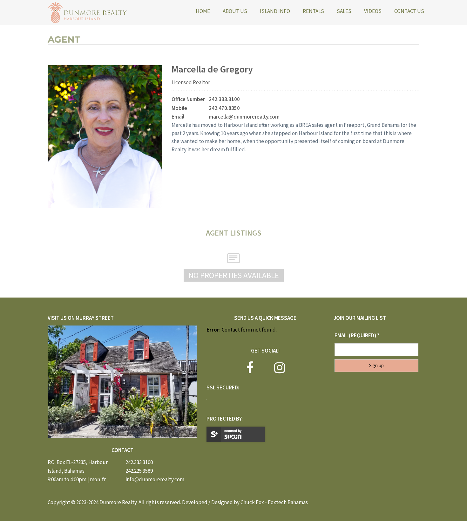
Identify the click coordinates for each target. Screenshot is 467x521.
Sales (344, 11)
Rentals (313, 11)
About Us (235, 11)
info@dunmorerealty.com (154, 479)
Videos (373, 11)
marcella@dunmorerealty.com (244, 116)
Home (203, 11)
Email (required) (357, 335)
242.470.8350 (224, 108)
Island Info (275, 11)
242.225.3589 (139, 470)
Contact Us (409, 11)
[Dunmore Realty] (87, 13)
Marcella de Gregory (212, 69)
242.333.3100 (224, 99)
